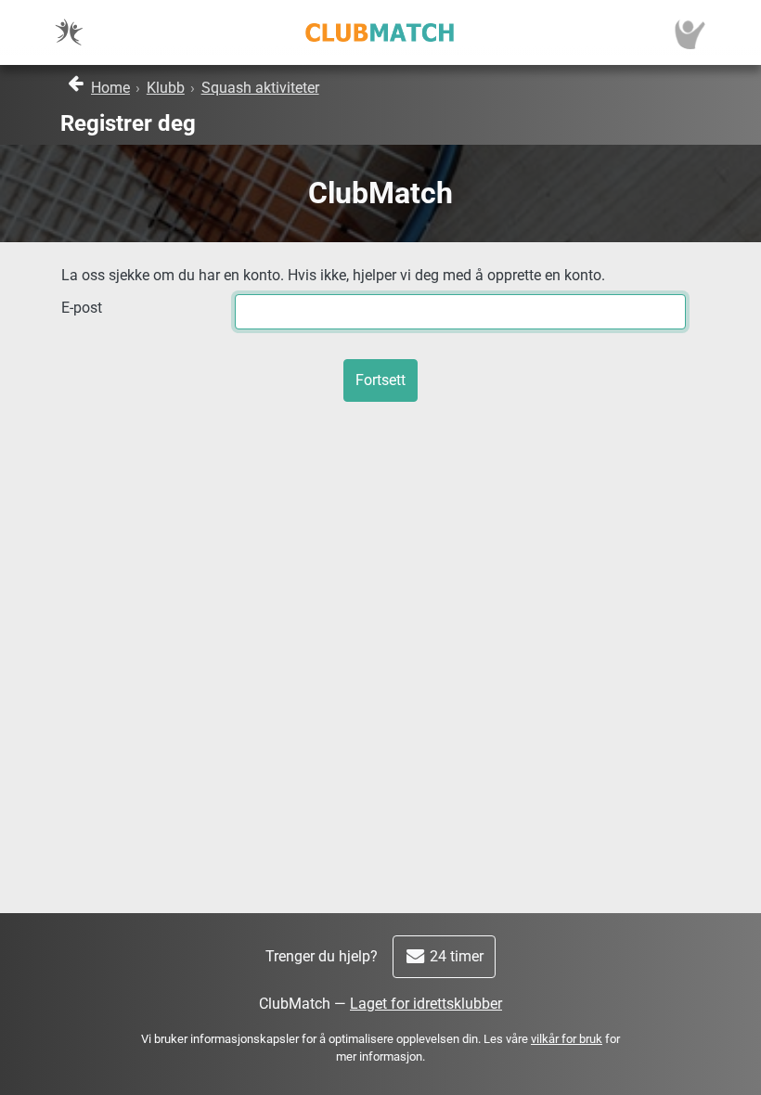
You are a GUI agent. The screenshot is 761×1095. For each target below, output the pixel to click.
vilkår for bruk (566, 1039)
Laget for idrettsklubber (426, 1003)
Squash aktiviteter (260, 88)
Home (110, 88)
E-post (81, 307)
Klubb (166, 88)
